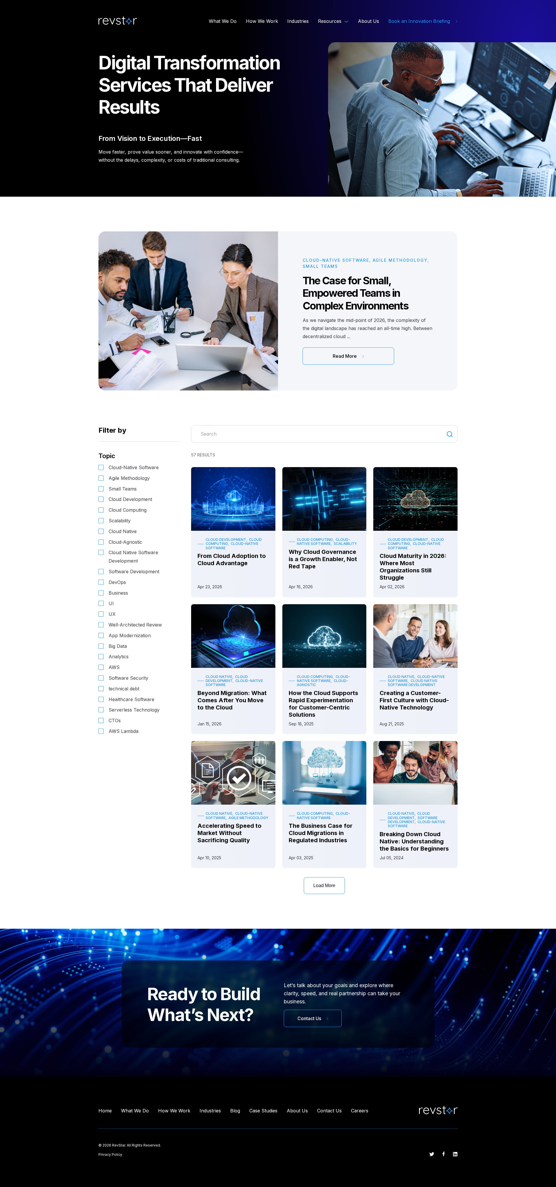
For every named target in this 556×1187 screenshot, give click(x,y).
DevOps (117, 582)
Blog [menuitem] (235, 1111)
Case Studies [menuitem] (263, 1111)
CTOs (115, 720)
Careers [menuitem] (359, 1111)
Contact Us (309, 1018)
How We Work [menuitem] (262, 21)
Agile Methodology (129, 478)
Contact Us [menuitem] (329, 1111)
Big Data (118, 646)
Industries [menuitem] (298, 21)
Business (118, 593)
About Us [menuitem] (368, 21)
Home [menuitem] (105, 1111)
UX (112, 614)
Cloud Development (130, 499)
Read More (345, 356)
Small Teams (123, 489)
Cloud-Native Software (134, 467)
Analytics (119, 656)
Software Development (134, 571)
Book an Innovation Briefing (419, 21)
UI (111, 603)
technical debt (124, 689)
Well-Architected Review (135, 625)
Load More (324, 885)
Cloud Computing (128, 510)
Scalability (120, 521)
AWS (114, 667)
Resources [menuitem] (329, 21)
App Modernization (130, 635)
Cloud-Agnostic (125, 542)
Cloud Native (123, 531)
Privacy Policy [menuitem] (110, 1154)
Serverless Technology (134, 710)
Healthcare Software (131, 699)
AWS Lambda (123, 731)
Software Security (128, 678)
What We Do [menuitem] (223, 21)
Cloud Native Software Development (133, 557)
